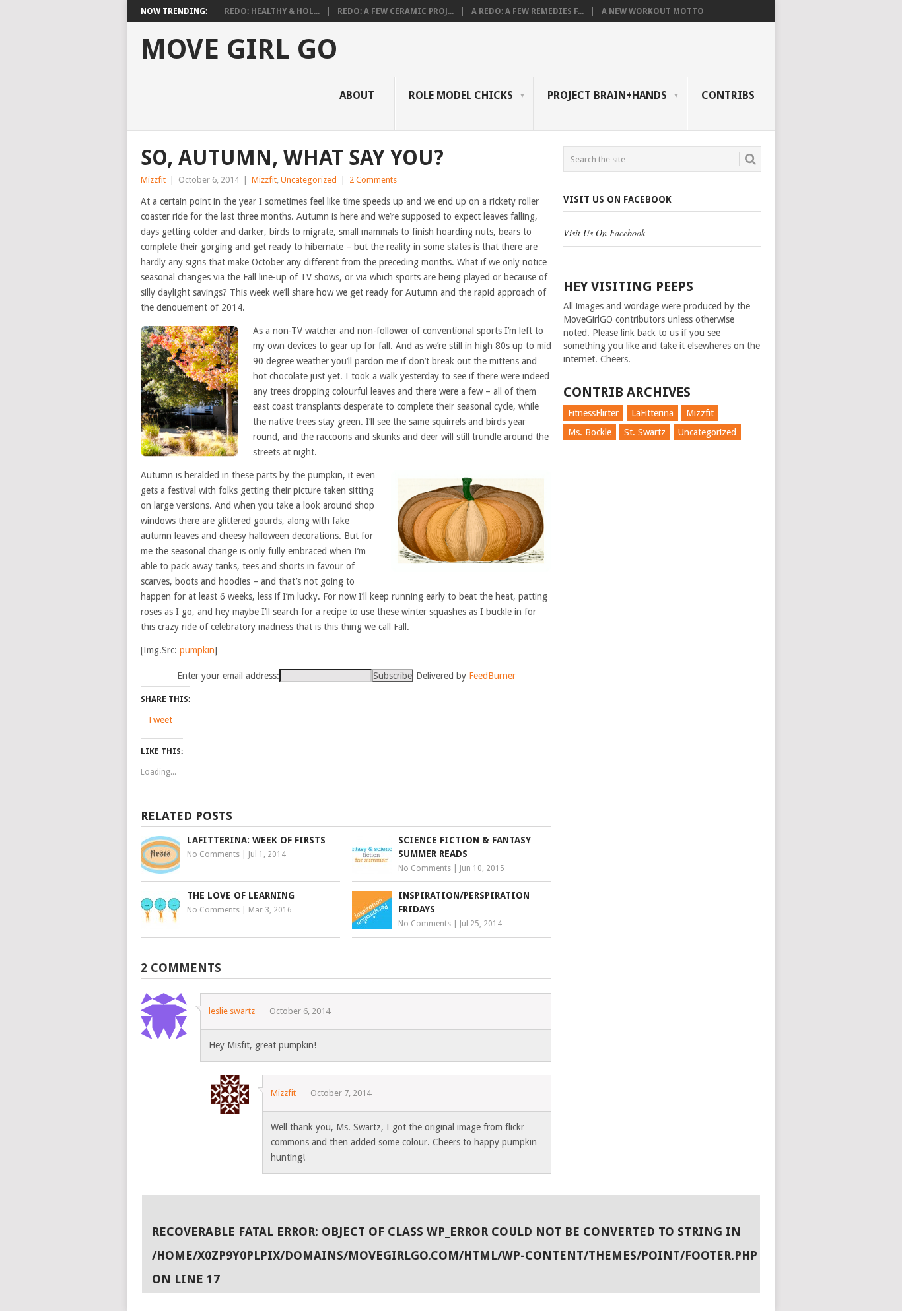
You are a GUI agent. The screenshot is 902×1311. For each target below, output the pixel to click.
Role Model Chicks (461, 95)
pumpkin (197, 650)
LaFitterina (652, 413)
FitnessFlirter (593, 413)
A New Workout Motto (653, 11)
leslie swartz (232, 1011)
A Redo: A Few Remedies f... (527, 11)
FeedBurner (492, 675)
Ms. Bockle (589, 432)
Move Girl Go (239, 49)
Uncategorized (309, 180)
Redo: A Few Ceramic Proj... (395, 11)
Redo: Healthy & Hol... (272, 11)
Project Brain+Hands (607, 95)
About (356, 95)
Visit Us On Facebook (617, 199)
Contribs (728, 95)
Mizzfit (153, 180)
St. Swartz (645, 432)
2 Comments (373, 180)
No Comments (213, 854)
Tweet (159, 720)
